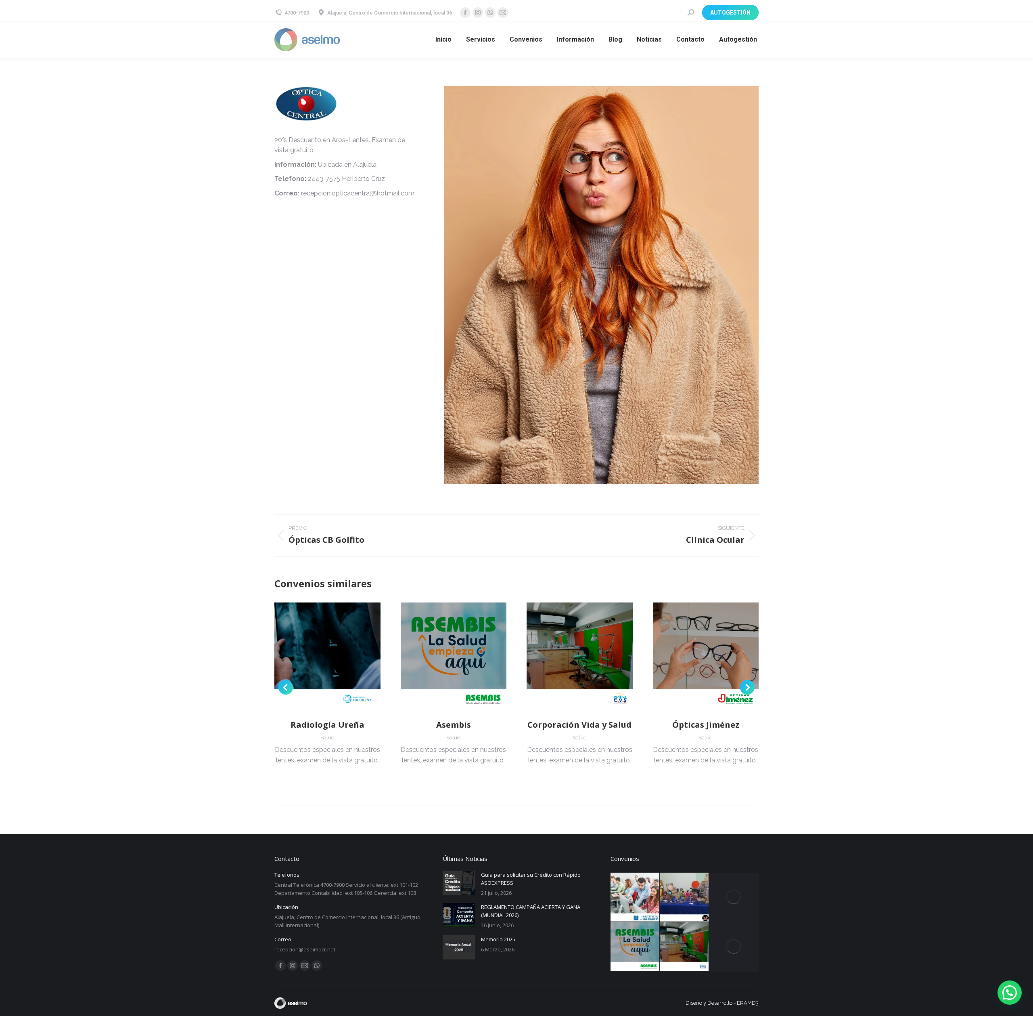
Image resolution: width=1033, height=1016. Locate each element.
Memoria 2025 (498, 939)
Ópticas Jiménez (705, 724)
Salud (327, 738)
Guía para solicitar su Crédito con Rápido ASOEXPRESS (531, 878)
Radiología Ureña (327, 724)
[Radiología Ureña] (734, 897)
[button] (285, 687)
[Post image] (459, 883)
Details (327, 656)
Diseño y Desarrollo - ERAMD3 (722, 1003)
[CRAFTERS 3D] (684, 897)
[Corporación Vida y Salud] (684, 947)
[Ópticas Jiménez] (734, 947)
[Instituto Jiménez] (635, 897)
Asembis (453, 724)
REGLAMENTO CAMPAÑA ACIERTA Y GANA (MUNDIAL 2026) (530, 911)
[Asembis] (635, 947)
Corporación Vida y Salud (579, 724)
